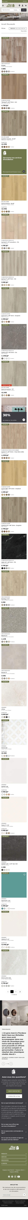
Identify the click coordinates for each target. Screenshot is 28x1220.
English (25, 1)
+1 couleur (12, 146)
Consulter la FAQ (14, 1092)
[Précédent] (3, 1060)
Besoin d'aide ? (4, 1)
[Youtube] (18, 1173)
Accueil (3, 24)
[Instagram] (15, 1173)
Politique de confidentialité (20, 1197)
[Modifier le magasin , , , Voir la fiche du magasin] (19, 5)
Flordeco (6, 1201)
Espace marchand (8, 1166)
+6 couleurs (12, 71)
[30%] (14, 410)
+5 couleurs (12, 833)
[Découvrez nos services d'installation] (14, 161)
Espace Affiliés (14, 1168)
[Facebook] (9, 1173)
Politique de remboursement (8, 1197)
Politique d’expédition (20, 1199)
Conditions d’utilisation (8, 1199)
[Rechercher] (24, 10)
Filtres (3, 28)
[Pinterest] (12, 1173)
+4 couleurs (12, 604)
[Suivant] (11, 1060)
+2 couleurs (12, 108)
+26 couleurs (12, 908)
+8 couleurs (12, 755)
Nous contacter (14, 1087)
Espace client (20, 1166)
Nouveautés (11, 24)
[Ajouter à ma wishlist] (24, 39)
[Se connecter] (22, 5)
